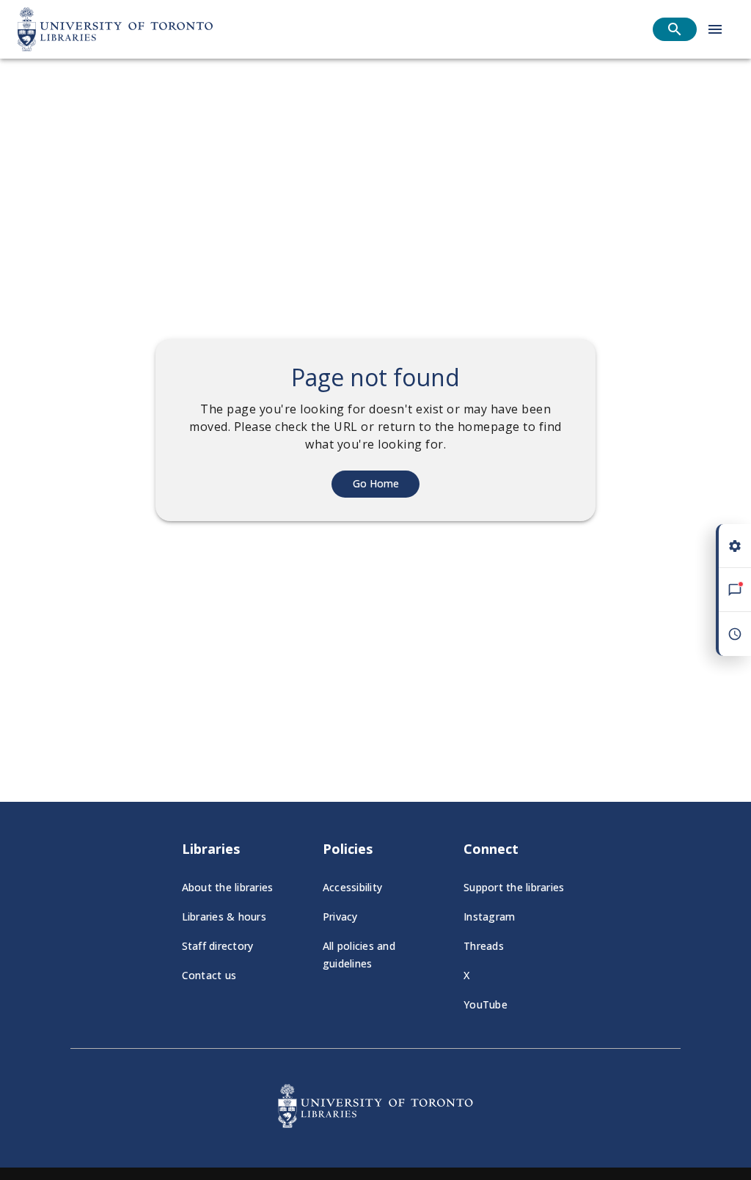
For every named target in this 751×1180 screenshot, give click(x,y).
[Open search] (675, 29)
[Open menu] (715, 29)
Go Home (376, 483)
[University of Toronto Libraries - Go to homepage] (375, 1124)
